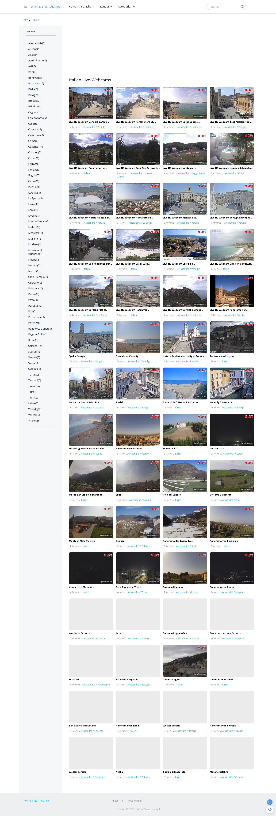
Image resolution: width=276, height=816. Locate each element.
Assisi (119, 402)
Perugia (242, 126)
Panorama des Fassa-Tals (178, 540)
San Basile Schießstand (82, 725)
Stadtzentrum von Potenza (225, 633)
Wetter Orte (217, 448)
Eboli (118, 494)
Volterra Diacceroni (221, 494)
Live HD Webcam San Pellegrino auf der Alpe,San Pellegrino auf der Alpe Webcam (90, 264)
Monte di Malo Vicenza (82, 540)
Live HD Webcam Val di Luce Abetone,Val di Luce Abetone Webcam (138, 264)
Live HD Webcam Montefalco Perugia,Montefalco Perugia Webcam (184, 217)
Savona (98, 453)
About (115, 800)
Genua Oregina (171, 679)
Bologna (145, 684)
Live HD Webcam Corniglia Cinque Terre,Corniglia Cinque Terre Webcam (184, 310)
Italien (35, 20)
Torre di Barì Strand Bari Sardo (180, 402)
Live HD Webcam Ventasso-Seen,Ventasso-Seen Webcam (180, 168)
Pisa (237, 499)
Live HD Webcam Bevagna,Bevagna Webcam (230, 217)
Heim (25, 20)
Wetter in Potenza (79, 633)
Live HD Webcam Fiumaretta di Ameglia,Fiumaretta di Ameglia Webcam (134, 217)
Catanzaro (99, 776)
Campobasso (103, 684)
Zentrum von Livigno (222, 356)
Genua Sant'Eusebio (221, 679)
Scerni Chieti (170, 448)
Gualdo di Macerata (174, 771)
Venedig (101, 126)
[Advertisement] (161, 55)
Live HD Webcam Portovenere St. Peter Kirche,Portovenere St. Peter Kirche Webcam (136, 122)
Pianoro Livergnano (127, 679)
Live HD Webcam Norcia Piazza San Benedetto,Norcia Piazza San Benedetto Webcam (89, 217)
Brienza (120, 540)
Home (73, 6)
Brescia (192, 730)
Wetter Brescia (171, 725)
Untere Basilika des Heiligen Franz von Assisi (185, 356)
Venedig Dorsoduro (221, 402)
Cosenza (98, 730)
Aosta (241, 315)
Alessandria (89, 126)
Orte (118, 633)
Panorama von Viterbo (129, 448)
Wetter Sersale (77, 771)
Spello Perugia (77, 356)
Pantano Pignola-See (175, 633)
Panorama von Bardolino (224, 540)
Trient (193, 546)
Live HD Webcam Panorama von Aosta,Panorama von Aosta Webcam (231, 310)
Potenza (145, 546)
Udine (241, 173)
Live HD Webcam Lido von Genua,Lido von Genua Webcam (231, 264)
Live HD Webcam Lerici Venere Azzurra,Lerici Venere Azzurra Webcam (180, 122)
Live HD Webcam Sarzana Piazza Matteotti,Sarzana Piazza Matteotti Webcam (90, 310)
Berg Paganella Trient (128, 587)
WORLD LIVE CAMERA (45, 7)
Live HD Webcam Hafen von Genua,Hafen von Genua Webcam (135, 310)
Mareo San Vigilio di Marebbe (85, 494)
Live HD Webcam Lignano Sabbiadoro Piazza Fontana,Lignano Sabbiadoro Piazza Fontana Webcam (231, 168)
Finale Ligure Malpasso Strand (86, 448)
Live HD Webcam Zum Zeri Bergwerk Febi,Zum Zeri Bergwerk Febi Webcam (137, 168)
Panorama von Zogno (222, 587)
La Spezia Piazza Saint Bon (84, 402)
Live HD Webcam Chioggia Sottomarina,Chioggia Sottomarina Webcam (183, 264)
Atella (119, 771)
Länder (104, 6)
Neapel (239, 730)
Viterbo (145, 453)
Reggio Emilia (198, 173)
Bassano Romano (173, 587)
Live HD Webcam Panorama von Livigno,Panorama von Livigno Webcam (87, 168)
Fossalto (74, 679)
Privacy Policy (135, 800)
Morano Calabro (219, 771)
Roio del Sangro (172, 494)
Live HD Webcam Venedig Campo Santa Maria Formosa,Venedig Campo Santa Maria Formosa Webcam (90, 122)
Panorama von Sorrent (223, 725)
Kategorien (125, 6)
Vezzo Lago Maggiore (81, 587)
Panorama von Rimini (128, 725)
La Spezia (149, 126)
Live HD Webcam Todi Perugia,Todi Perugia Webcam (230, 122)
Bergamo (240, 592)
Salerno (147, 499)
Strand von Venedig (127, 356)
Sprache (86, 6)
